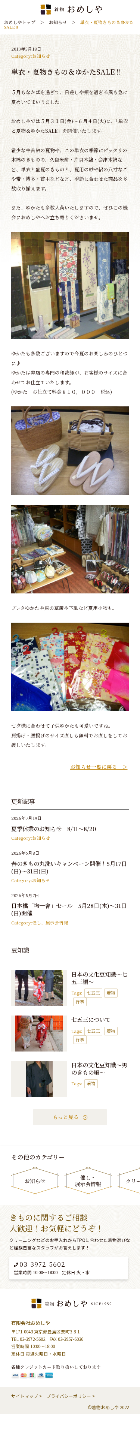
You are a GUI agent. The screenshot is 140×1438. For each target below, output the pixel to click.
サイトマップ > (26, 1396)
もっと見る (66, 1116)
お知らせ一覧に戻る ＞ (99, 767)
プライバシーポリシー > (70, 1396)
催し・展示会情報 (88, 1181)
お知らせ (41, 56)
